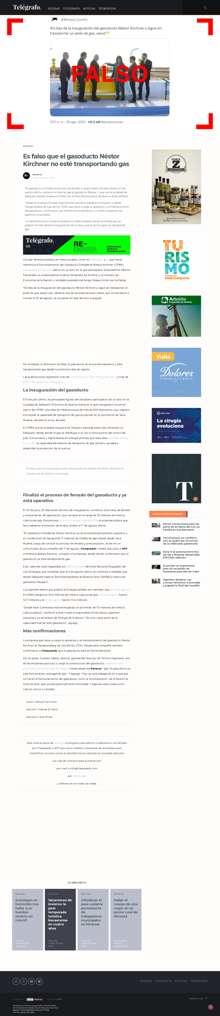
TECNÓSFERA (107, 8)
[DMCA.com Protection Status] (34, 999)
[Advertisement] (76, 330)
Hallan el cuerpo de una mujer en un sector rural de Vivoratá (126, 908)
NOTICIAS (89, 8)
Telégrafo (52, 940)
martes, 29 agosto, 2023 (43, 178)
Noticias (28, 146)
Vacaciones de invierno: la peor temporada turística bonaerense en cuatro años (60, 914)
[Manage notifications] (210, 1007)
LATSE (59, 999)
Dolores (19, 940)
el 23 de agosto (108, 594)
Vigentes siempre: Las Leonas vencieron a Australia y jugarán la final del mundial (181, 582)
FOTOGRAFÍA (71, 8)
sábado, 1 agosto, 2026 (120, 944)
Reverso (37, 174)
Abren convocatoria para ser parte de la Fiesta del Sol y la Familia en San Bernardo (181, 527)
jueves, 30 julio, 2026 (56, 944)
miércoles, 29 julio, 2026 (22, 944)
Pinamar (85, 940)
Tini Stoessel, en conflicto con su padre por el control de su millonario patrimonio (180, 540)
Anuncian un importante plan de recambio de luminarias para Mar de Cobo (181, 568)
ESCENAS (54, 8)
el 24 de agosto (120, 589)
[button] (110, 74)
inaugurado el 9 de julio (37, 270)
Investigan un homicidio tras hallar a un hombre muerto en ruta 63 (27, 910)
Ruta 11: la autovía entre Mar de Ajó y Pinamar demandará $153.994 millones (181, 554)
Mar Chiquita (120, 940)
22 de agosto (53, 600)
